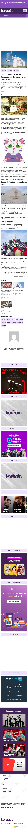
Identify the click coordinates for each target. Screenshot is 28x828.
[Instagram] (17, 6)
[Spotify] (22, 6)
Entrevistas (5, 779)
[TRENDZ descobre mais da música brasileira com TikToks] (14, 720)
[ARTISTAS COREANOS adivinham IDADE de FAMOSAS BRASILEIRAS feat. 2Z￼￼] (14, 749)
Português (18, 826)
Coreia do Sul (19, 319)
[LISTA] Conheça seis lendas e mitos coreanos (6, 309)
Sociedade (5, 783)
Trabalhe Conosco (6, 793)
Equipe (4, 789)
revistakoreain (5, 82)
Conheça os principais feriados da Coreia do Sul (18, 290)
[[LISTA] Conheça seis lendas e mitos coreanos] (6, 304)
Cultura (4, 70)
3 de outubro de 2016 (18, 82)
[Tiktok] (24, 6)
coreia (3, 319)
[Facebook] (15, 6)
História (10, 70)
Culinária (4, 775)
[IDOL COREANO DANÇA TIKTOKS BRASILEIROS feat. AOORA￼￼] (14, 735)
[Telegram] (26, 6)
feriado (9, 322)
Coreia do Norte (11, 319)
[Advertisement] (14, 32)
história (4, 325)
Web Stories (5, 784)
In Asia (4, 780)
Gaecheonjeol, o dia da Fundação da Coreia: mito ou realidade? (13, 77)
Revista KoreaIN (7, 10)
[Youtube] (20, 6)
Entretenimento (6, 778)
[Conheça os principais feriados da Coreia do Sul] (18, 285)
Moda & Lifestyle (6, 782)
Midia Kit (4, 792)
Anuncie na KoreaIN (7, 791)
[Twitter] (19, 6)
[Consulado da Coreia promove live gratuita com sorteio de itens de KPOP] (6, 285)
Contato (4, 795)
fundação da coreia (18, 322)
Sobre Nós (5, 788)
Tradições (16, 70)
